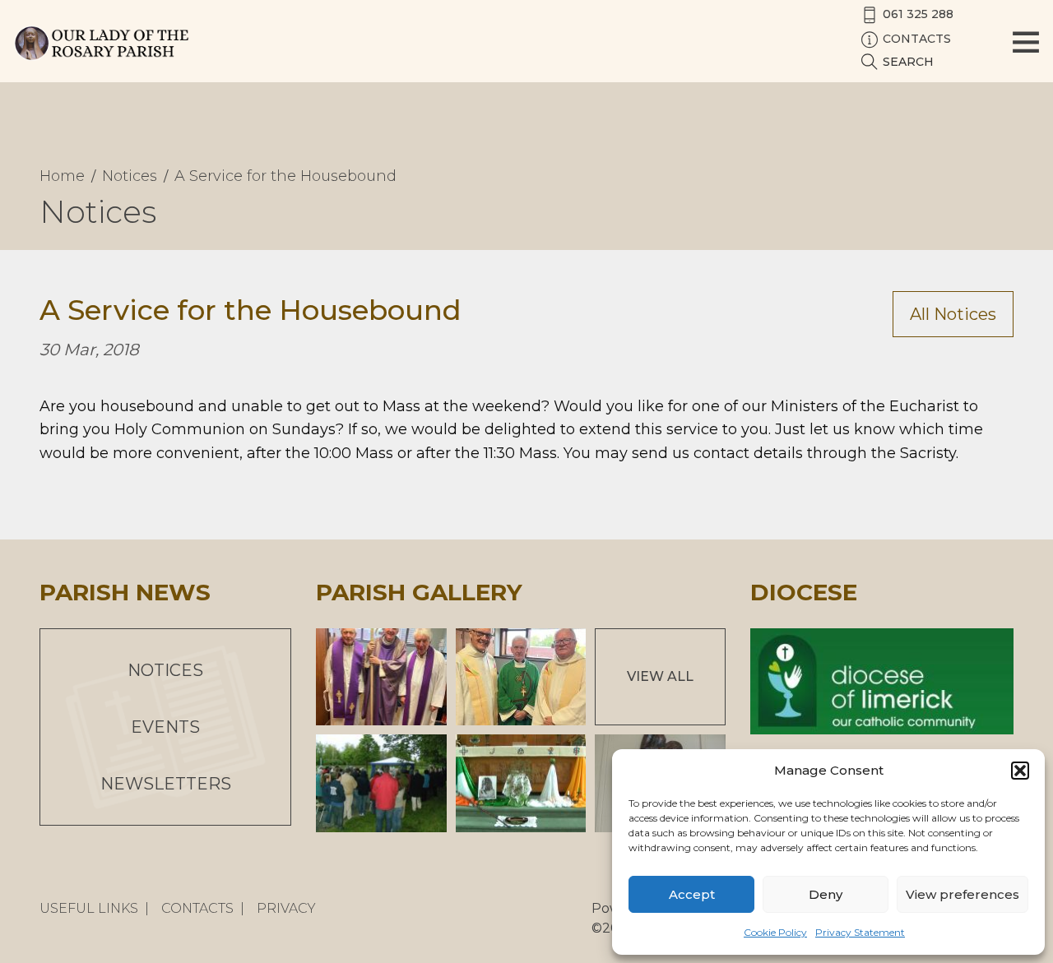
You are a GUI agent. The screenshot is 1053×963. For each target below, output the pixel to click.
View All (660, 676)
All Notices (953, 314)
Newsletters (165, 784)
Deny (825, 894)
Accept (692, 894)
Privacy (286, 908)
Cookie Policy (775, 932)
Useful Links (88, 908)
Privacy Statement (860, 932)
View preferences (962, 894)
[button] (1020, 770)
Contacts (197, 908)
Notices (165, 670)
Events (165, 727)
